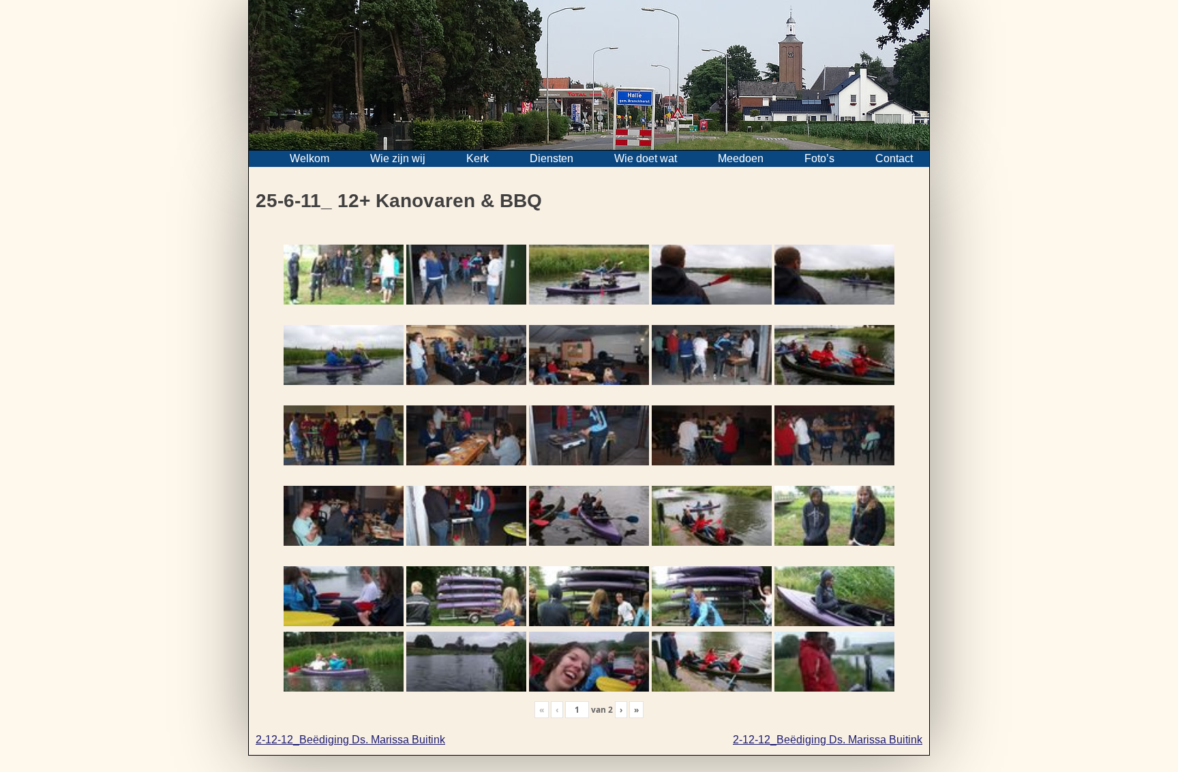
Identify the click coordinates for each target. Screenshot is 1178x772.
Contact (894, 158)
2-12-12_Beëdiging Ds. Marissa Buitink (350, 739)
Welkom (309, 158)
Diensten (551, 158)
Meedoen (741, 158)
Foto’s (819, 158)
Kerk (477, 158)
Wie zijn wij (397, 158)
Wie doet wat (645, 158)
